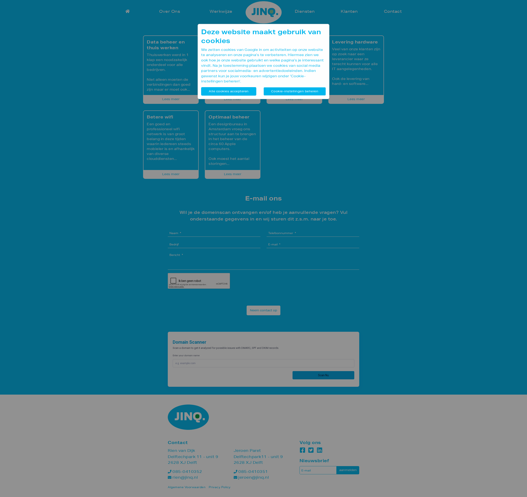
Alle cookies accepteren (229, 91)
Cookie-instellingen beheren (294, 91)
